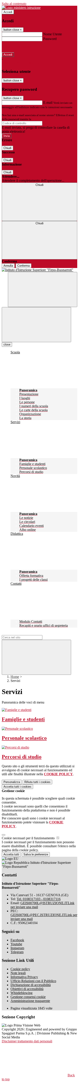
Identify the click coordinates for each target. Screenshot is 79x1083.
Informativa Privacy (24, 977)
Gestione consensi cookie (28, 997)
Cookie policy (20, 969)
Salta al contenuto (14, 4)
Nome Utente (52, 34)
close (7, 344)
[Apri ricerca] (42, 289)
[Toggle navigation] (36, 324)
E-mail (47, 102)
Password (50, 39)
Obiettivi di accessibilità (27, 989)
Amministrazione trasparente (30, 1001)
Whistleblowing (21, 993)
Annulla (8, 265)
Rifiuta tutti (37, 782)
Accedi (8, 12)
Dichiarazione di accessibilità (31, 985)
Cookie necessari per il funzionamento (29, 838)
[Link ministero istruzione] (21, 7)
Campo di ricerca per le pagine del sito (28, 633)
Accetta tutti (17, 786)
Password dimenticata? (17, 47)
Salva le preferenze (35, 854)
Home (15, 677)
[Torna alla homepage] (39, 270)
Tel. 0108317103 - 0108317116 (39, 899)
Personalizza (12, 782)
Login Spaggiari (41, 119)
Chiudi (7, 148)
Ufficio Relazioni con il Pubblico (33, 981)
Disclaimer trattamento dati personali (27, 1041)
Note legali (18, 973)
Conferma (23, 265)
